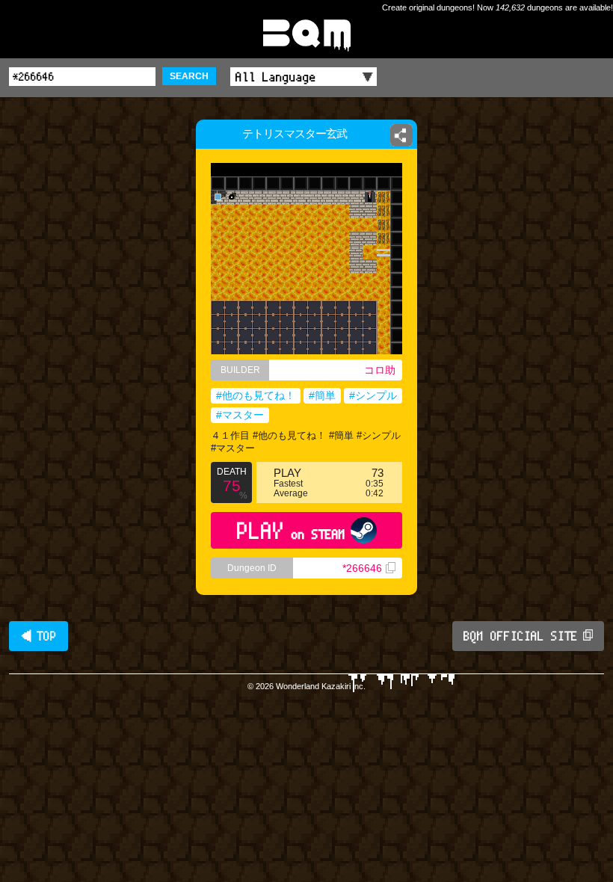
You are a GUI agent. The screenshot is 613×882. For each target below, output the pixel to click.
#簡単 (322, 395)
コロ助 (379, 370)
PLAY (291, 530)
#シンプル (373, 395)
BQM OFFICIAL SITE (520, 636)
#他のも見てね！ (255, 395)
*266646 (362, 568)
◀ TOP (38, 636)
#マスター (240, 415)
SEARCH (189, 76)
